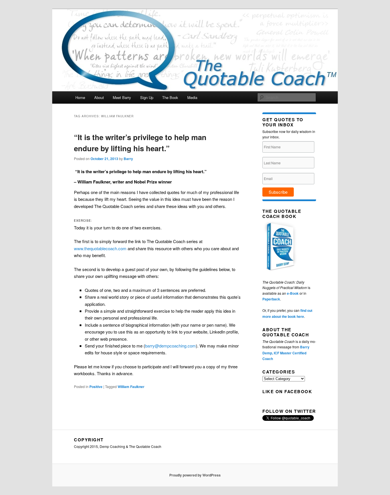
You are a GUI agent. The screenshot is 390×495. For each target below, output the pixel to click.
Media (192, 97)
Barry (128, 158)
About (99, 97)
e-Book (293, 293)
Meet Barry (122, 97)
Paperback (271, 299)
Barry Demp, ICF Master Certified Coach (285, 352)
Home (80, 97)
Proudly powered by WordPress (195, 475)
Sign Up (146, 97)
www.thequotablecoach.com (100, 248)
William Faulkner (131, 386)
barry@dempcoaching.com (170, 346)
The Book (170, 97)
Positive (95, 386)
